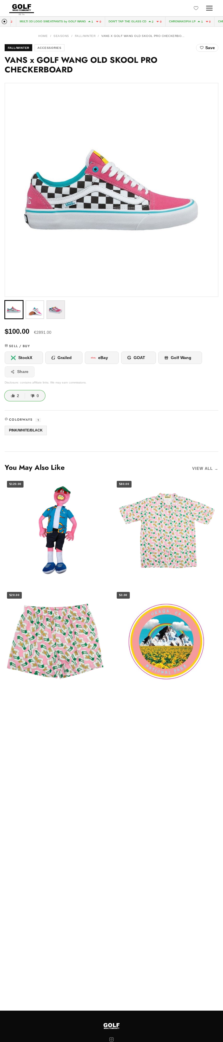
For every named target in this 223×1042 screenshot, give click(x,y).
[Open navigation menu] (209, 8)
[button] (111, 190)
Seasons (61, 36)
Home (43, 36)
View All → (205, 468)
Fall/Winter (85, 36)
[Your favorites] (196, 8)
